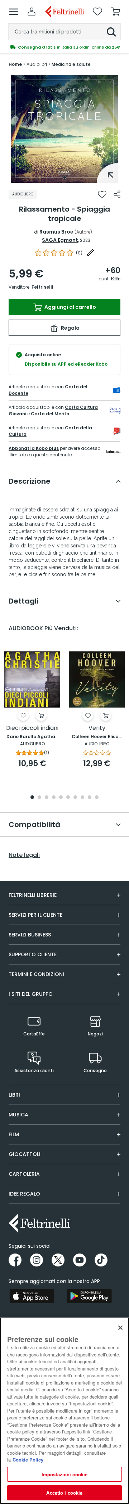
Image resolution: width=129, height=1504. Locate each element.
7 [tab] (75, 797)
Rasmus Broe (56, 231)
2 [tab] (39, 797)
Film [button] (14, 1134)
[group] (64, 47)
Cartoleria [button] (24, 1174)
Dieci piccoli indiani (32, 728)
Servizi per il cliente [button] (35, 914)
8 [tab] (82, 797)
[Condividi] (117, 194)
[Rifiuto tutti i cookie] (120, 1328)
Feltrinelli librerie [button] (33, 895)
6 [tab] (68, 797)
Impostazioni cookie (64, 1474)
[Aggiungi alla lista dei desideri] (102, 194)
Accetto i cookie (64, 1492)
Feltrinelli (42, 287)
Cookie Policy (28, 1459)
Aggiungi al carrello (69, 307)
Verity (97, 728)
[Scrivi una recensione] (90, 252)
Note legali (24, 855)
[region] (64, 1411)
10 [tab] (97, 797)
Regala (70, 327)
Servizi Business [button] (30, 934)
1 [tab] (64, 177)
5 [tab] (60, 797)
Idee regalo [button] (24, 1193)
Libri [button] (14, 1094)
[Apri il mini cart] (115, 11)
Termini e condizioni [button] (36, 974)
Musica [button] (18, 1114)
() (79, 253)
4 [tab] (53, 797)
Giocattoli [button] (24, 1154)
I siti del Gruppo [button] (31, 994)
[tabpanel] (64, 129)
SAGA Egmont (60, 240)
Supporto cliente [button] (33, 954)
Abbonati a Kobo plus (34, 448)
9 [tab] (89, 797)
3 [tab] (46, 797)
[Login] (31, 11)
